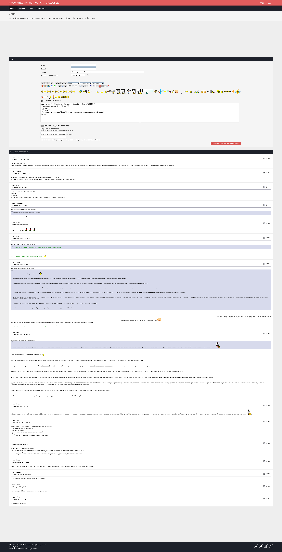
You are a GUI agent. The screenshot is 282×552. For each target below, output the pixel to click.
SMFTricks (18, 547)
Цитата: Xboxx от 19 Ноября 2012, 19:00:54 (23, 244)
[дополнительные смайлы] (51, 101)
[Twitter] (261, 547)
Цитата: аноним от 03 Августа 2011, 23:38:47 (23, 209)
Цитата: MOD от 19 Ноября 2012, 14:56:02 (22, 268)
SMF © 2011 (20, 545)
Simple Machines (30, 545)
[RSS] (271, 547)
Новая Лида (27, 549)
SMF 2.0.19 (12, 545)
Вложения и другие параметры (57, 126)
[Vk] (256, 547)
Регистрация (40, 8)
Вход (31, 8)
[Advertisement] (141, 39)
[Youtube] (266, 547)
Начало (13, 8)
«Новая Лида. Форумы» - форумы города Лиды (34, 2)
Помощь (22, 8)
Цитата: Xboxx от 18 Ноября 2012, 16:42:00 (23, 340)
